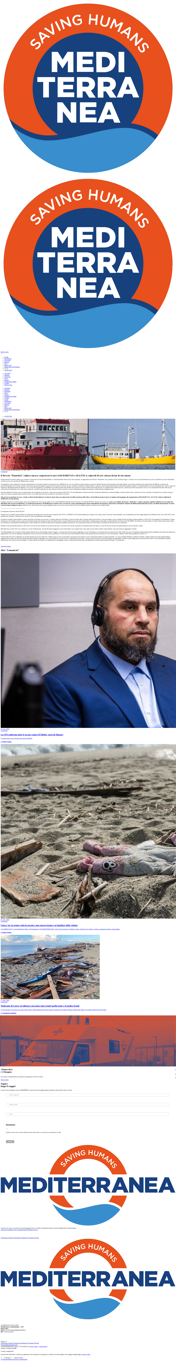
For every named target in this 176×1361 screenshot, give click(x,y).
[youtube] (30, 1238)
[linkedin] (24, 1238)
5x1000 (6, 383)
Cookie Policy (43, 1346)
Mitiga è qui (7, 365)
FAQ (5, 363)
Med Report (7, 358)
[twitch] (36, 1238)
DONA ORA (5, 352)
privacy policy (86, 1354)
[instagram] (17, 1238)
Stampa (6, 380)
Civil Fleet (7, 360)
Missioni (6, 375)
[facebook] (4, 1238)
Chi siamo (7, 373)
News (6, 378)
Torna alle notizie (6, 546)
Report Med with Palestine (12, 367)
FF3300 (14, 1348)
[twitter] (10, 1238)
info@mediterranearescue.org (9, 1345)
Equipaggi (7, 377)
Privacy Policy (34, 1346)
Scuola (6, 357)
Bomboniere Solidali (10, 382)
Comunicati (4, 471)
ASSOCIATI (8, 370)
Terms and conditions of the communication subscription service (19, 1230)
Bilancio (6, 362)
